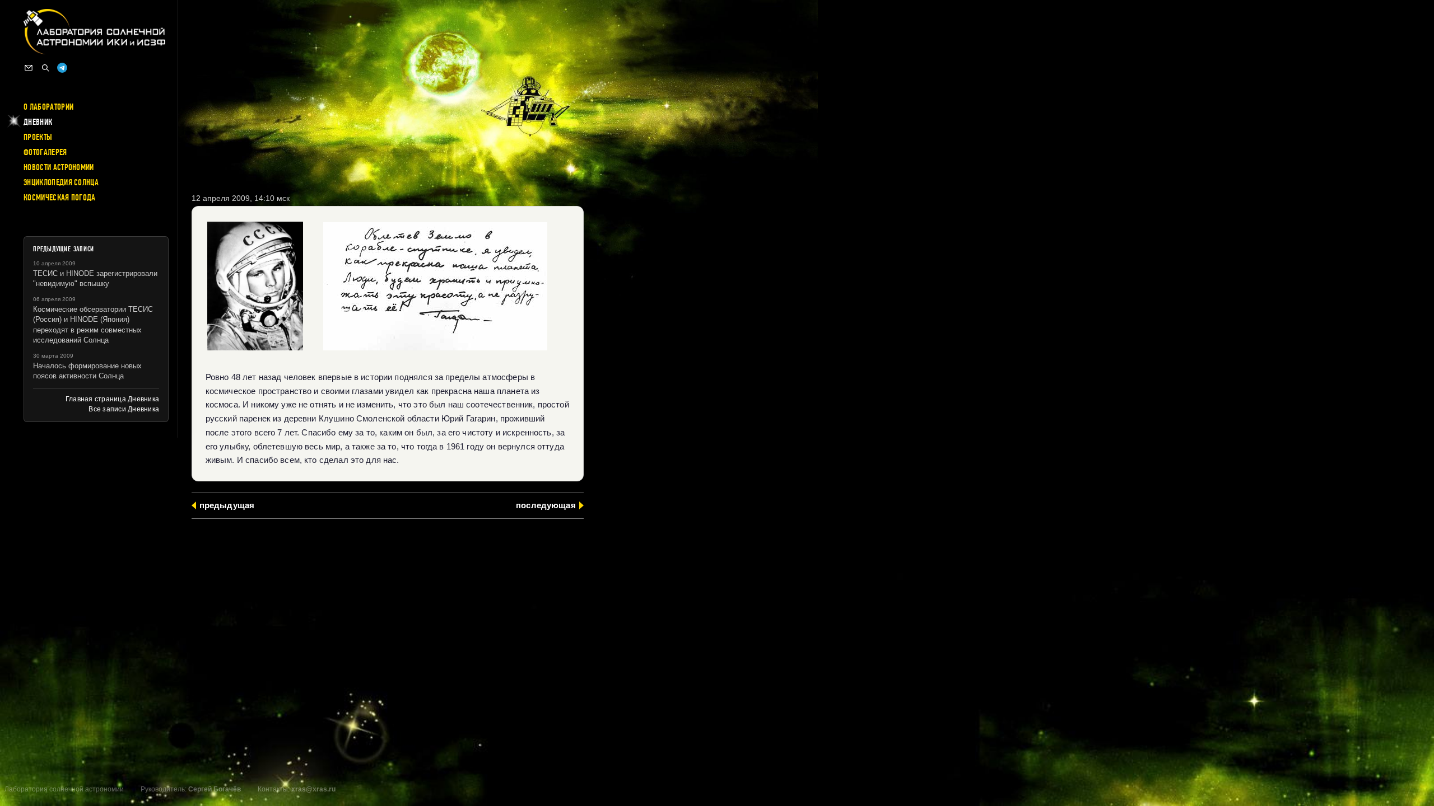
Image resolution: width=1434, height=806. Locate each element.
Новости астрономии (59, 167)
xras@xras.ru (313, 789)
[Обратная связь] (29, 68)
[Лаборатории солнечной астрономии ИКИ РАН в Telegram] (62, 68)
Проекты (38, 137)
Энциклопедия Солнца (61, 182)
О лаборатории (48, 107)
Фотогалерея (45, 152)
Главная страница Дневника (112, 399)
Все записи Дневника (124, 409)
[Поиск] (45, 68)
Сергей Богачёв (214, 789)
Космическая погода (60, 197)
